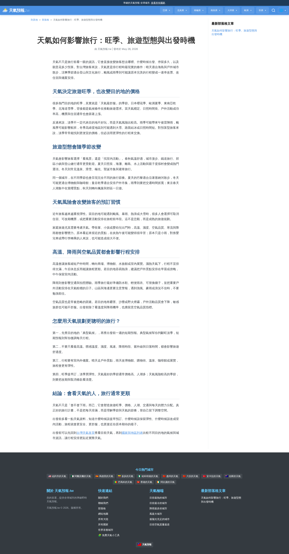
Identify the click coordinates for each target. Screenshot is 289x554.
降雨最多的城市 (158, 508)
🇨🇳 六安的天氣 (190, 476)
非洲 (262, 10)
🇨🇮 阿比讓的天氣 (166, 482)
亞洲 (166, 10)
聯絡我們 (103, 503)
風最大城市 (156, 513)
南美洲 (215, 10)
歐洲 (248, 10)
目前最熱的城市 (158, 497)
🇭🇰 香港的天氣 (144, 482)
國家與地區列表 (132, 432)
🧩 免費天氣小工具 (109, 535)
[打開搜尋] (273, 10)
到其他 (34, 19)
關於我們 (103, 497)
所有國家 (103, 524)
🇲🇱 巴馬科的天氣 (123, 482)
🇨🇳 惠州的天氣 (170, 476)
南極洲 (199, 10)
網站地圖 (103, 513)
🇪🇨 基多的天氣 (125, 476)
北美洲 (182, 10)
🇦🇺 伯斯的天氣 (233, 476)
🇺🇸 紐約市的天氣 (57, 476)
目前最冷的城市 (158, 503)
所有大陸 (103, 519)
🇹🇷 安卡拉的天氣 (212, 476)
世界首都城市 (105, 529)
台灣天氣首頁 (86, 432)
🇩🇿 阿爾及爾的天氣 (81, 476)
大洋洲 (232, 10)
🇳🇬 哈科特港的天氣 (148, 476)
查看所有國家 (158, 2)
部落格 (45, 19)
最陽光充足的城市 (160, 519)
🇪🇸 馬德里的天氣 (104, 476)
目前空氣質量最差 (160, 524)
